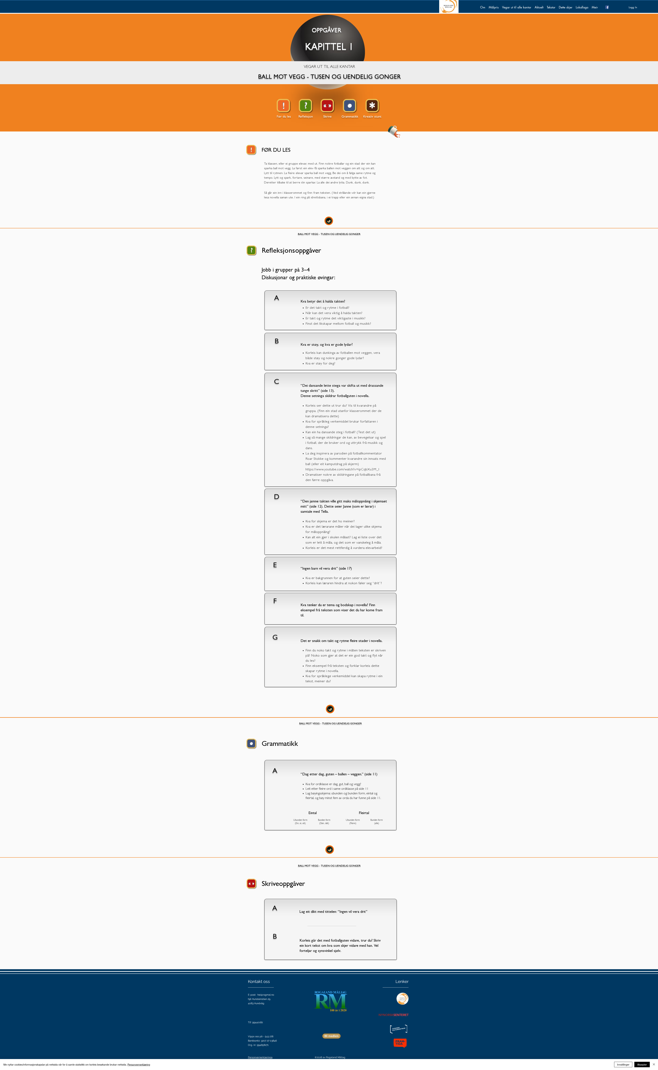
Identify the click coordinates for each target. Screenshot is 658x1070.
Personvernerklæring (138, 1064)
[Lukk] (654, 1064)
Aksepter (642, 1064)
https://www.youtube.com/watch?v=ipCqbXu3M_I (342, 469)
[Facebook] (607, 7)
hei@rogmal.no (265, 994)
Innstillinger (623, 1064)
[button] (493, 7)
